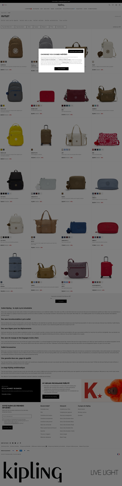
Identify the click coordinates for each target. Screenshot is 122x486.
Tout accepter (61, 68)
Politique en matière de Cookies (65, 59)
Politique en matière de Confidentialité (48, 59)
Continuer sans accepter (76, 51)
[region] (61, 60)
